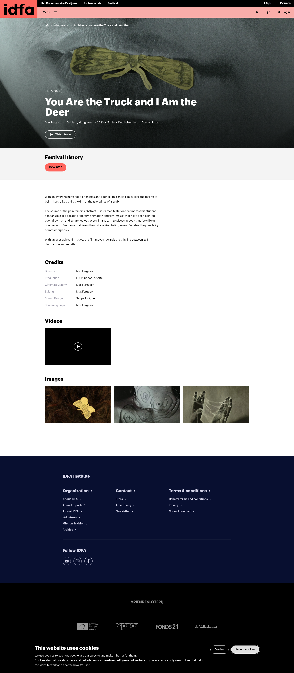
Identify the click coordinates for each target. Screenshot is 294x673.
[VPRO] (127, 626)
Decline (219, 649)
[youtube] (67, 561)
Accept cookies (245, 649)
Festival (113, 3)
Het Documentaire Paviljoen (59, 3)
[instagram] (78, 561)
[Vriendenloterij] (147, 602)
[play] (78, 346)
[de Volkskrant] (206, 626)
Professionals (92, 3)
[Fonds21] (167, 626)
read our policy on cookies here (124, 660)
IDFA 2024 (55, 167)
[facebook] (88, 561)
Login (286, 12)
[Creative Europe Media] (88, 626)
